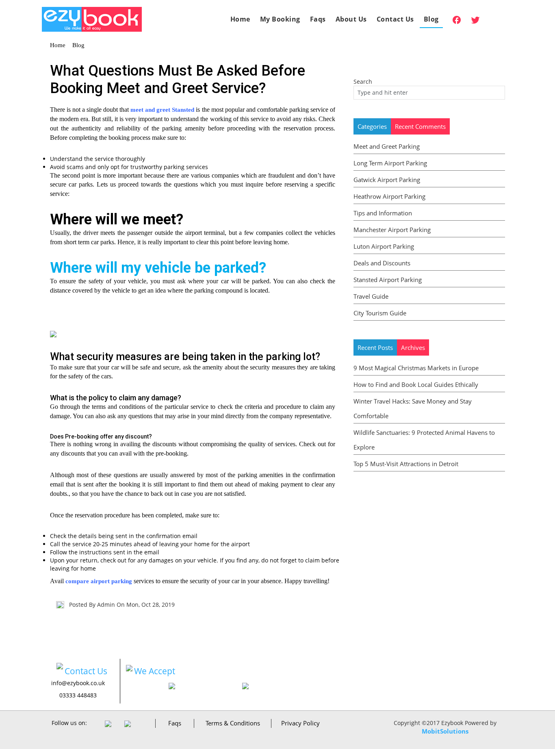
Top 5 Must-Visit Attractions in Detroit (405, 464)
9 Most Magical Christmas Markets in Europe (416, 368)
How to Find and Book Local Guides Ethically (415, 384)
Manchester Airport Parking (392, 230)
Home (240, 19)
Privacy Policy (300, 723)
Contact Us (395, 19)
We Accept (154, 671)
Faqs (318, 19)
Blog (431, 19)
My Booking (280, 19)
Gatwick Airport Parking (386, 180)
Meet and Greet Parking (386, 146)
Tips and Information (382, 213)
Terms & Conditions (233, 723)
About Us (351, 19)
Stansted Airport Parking (387, 280)
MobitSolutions (445, 731)
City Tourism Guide (379, 313)
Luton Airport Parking (383, 246)
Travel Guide (370, 296)
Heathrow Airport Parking (389, 196)
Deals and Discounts (381, 263)
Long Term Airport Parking (390, 163)
